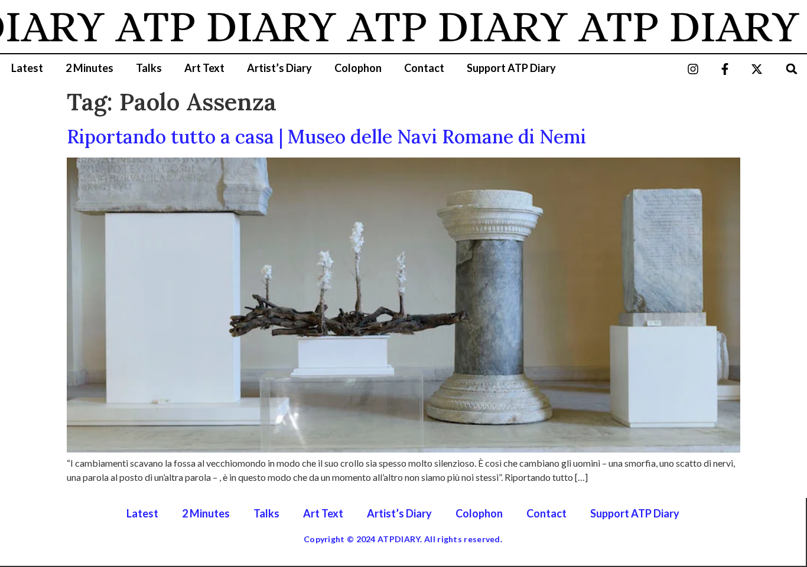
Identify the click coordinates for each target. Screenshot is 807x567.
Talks (149, 67)
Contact (424, 67)
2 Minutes (89, 67)
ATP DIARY (214, 26)
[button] (792, 68)
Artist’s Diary (279, 67)
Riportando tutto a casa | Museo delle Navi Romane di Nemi (326, 136)
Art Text (204, 67)
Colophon (358, 67)
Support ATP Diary (511, 67)
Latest (27, 67)
